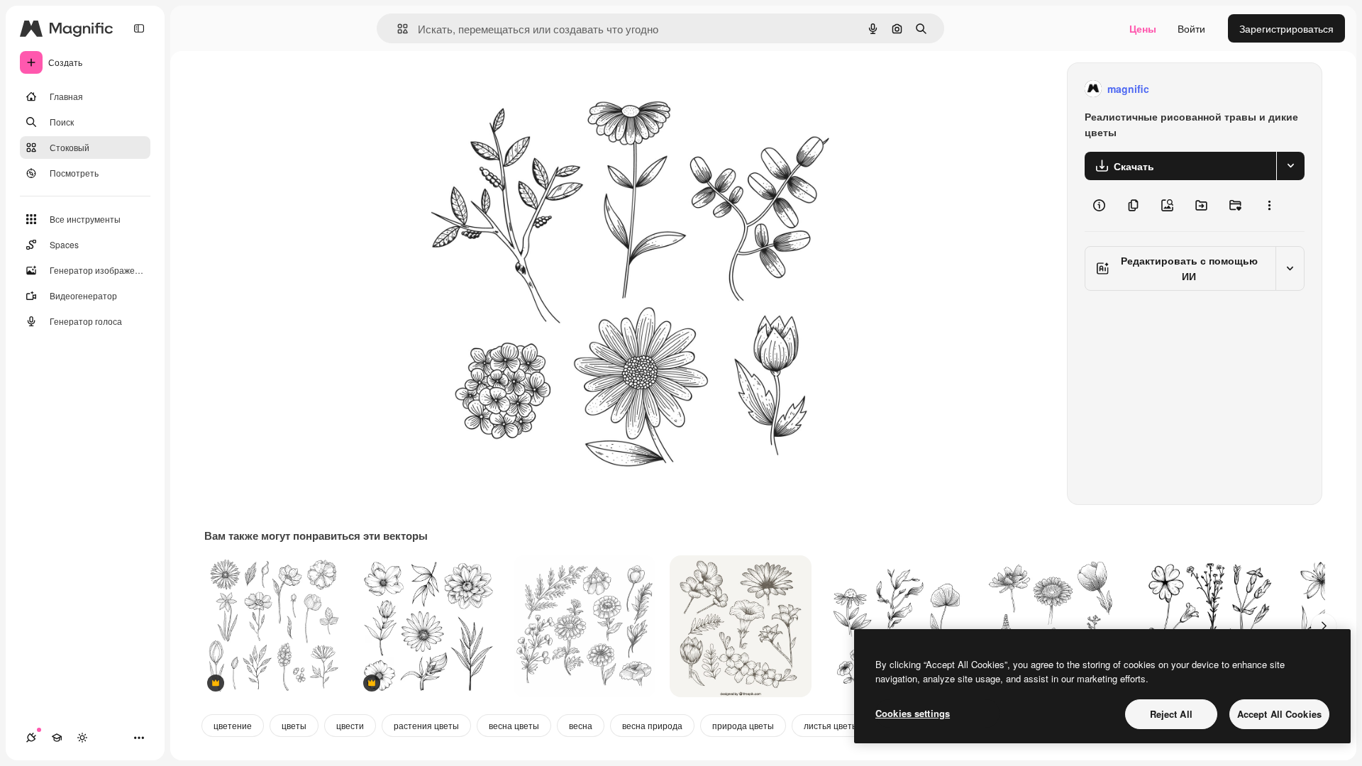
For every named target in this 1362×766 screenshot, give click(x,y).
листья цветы (831, 725)
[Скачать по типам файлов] (1290, 166)
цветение (233, 725)
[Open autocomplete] (396, 28)
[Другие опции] (1269, 206)
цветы (294, 725)
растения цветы (426, 725)
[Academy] (56, 737)
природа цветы (743, 725)
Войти (1191, 28)
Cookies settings (912, 713)
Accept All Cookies (1279, 714)
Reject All (1171, 714)
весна (580, 725)
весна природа (652, 725)
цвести (350, 725)
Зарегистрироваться (1286, 28)
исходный (504, 89)
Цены (1142, 28)
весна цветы (514, 725)
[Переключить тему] (82, 737)
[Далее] (1323, 626)
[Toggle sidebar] (139, 28)
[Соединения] (31, 737)
